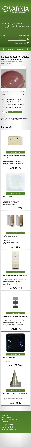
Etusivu (3, 61)
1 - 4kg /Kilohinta (10, 99)
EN (6, 35)
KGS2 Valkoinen (7, 196)
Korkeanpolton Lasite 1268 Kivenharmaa (15, 393)
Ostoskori (20, 49)
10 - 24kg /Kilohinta (11, 104)
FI (1, 35)
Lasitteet (8, 61)
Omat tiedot (22, 35)
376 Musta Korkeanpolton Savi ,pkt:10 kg (15, 316)
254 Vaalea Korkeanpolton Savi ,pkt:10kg (15, 275)
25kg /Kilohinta (9, 107)
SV (4, 35)
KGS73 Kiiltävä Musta (9, 357)
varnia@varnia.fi (7, 427)
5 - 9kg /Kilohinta (10, 102)
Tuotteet (10, 49)
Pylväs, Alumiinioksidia (10, 236)
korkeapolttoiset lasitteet (7, 63)
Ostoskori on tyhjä (20, 43)
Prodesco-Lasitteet (17, 61)
